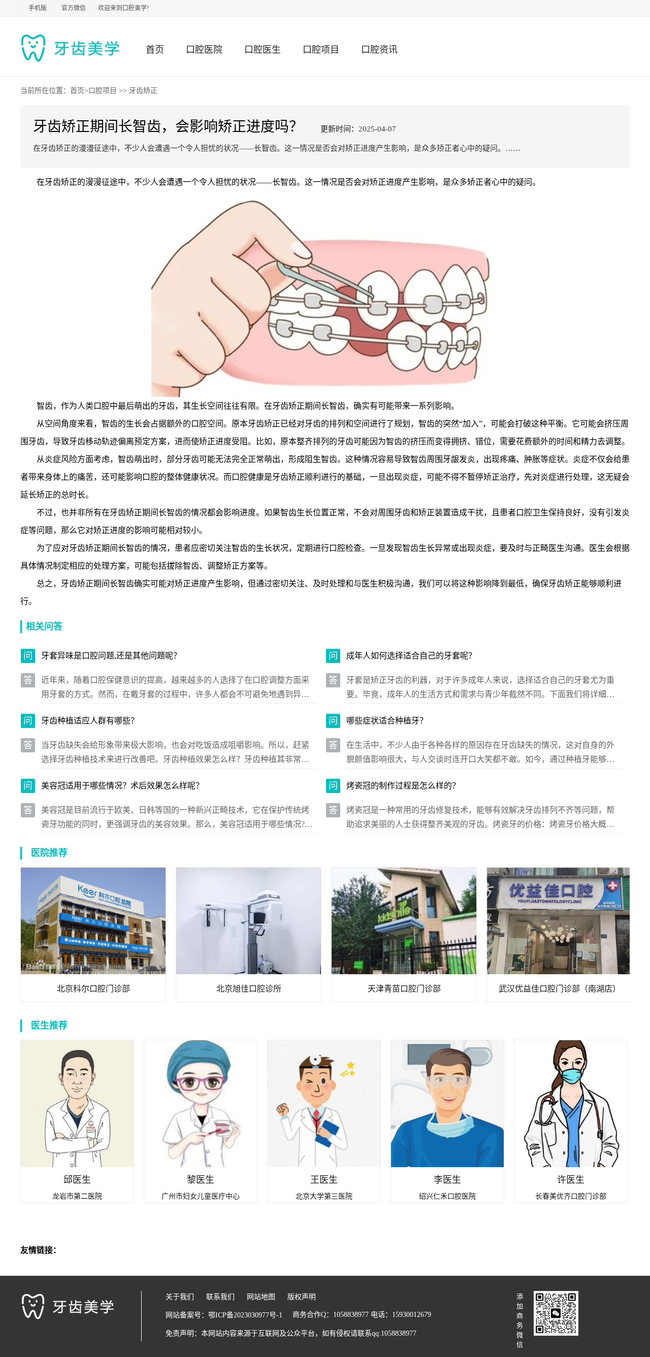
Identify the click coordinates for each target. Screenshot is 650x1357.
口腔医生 (262, 50)
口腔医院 (204, 50)
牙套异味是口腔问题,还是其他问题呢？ (111, 655)
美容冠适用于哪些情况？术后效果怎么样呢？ (122, 785)
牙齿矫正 (143, 90)
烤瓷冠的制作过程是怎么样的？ (403, 785)
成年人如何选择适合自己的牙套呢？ (411, 655)
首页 (155, 50)
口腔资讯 (379, 50)
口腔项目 (321, 50)
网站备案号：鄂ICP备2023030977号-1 (224, 1315)
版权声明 (301, 1297)
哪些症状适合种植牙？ (387, 720)
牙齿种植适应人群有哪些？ (90, 720)
